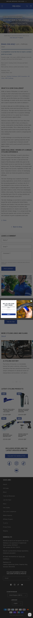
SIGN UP (8, 314)
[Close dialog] (31, 301)
